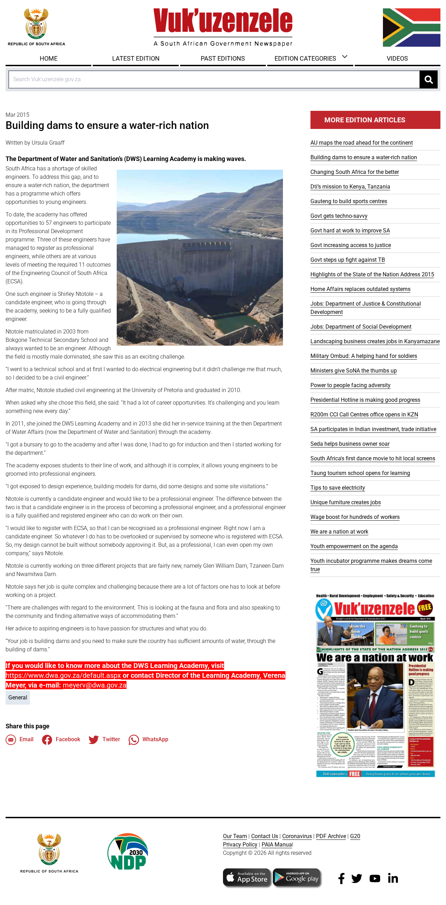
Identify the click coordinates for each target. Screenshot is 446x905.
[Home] (223, 27)
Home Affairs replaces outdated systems (360, 289)
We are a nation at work (339, 531)
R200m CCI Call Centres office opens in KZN (364, 414)
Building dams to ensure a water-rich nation (363, 157)
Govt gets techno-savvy (339, 216)
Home (48, 58)
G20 (355, 836)
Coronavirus (297, 836)
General (17, 697)
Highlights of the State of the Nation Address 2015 (372, 274)
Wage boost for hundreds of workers (355, 517)
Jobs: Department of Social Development (361, 326)
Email (26, 739)
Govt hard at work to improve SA (350, 230)
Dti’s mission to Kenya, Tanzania (350, 186)
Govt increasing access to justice (350, 245)
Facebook (68, 739)
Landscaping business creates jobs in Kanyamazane (375, 341)
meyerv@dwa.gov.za (94, 685)
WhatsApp (155, 739)
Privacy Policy (240, 844)
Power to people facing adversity (350, 385)
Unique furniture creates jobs (345, 502)
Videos (397, 58)
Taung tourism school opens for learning (360, 473)
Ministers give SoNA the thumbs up (353, 370)
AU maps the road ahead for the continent (361, 142)
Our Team (235, 836)
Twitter (111, 739)
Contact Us (264, 836)
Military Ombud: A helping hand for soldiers (363, 356)
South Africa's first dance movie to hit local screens (372, 458)
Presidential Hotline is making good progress (365, 400)
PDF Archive (331, 836)
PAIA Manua (277, 844)
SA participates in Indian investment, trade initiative (373, 429)
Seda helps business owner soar (350, 443)
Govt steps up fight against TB (347, 259)
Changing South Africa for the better (354, 172)
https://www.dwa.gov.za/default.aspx (63, 675)
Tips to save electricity (337, 487)
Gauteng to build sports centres (348, 201)
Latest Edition (136, 58)
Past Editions (223, 58)
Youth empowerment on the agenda (354, 546)
